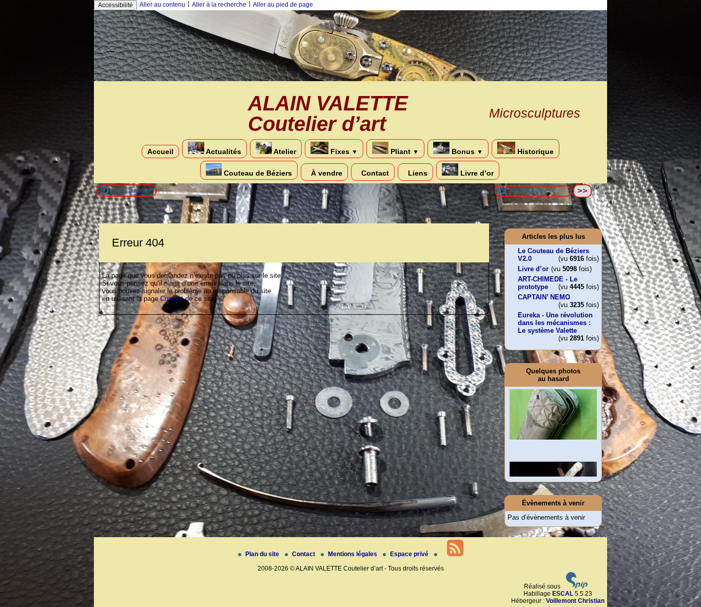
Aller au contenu (162, 4)
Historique (534, 151)
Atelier (284, 151)
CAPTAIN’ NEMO (544, 297)
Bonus (466, 151)
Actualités (222, 151)
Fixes (343, 151)
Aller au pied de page (283, 4)
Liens (416, 173)
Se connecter (132, 190)
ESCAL (562, 593)
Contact (374, 173)
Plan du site (263, 554)
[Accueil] (350, 79)
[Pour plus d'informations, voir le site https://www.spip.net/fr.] (577, 586)
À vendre (325, 173)
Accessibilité (115, 5)
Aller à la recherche (219, 4)
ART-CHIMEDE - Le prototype (547, 283)
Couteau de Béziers (257, 173)
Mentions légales (353, 554)
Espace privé (410, 554)
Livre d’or (476, 173)
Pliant (403, 151)
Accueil (160, 151)
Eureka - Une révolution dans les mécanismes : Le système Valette (555, 322)
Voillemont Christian (575, 600)
